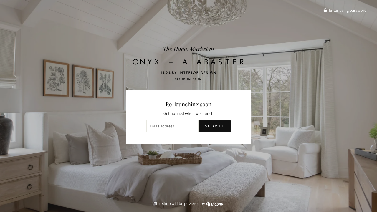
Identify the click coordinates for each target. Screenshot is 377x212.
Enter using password (348, 10)
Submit (214, 125)
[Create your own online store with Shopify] (214, 203)
